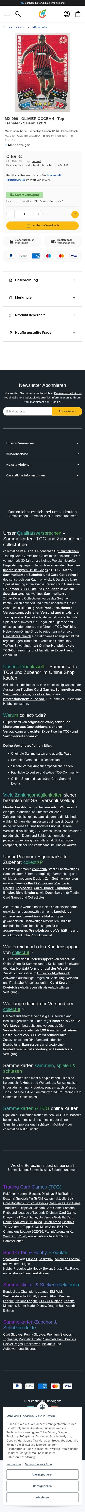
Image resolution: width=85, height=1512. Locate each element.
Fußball (31, 1259)
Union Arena (52, 1222)
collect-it (20, 952)
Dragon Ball (56, 1305)
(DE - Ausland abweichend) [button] (48, 201)
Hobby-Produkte (14, 1268)
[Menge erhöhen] (38, 214)
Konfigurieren (42, 1486)
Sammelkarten (68, 551)
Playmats (48, 1344)
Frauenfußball (47, 1296)
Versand (36, 161)
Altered (16, 1226)
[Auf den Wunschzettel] (75, 214)
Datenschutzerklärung (68, 393)
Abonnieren (67, 411)
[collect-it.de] (42, 14)
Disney (41, 1305)
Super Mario (26, 1305)
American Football (67, 1259)
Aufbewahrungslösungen (20, 1348)
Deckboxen (32, 1344)
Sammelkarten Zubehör (22, 575)
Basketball (46, 1259)
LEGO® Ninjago (50, 1301)
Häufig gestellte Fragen (34, 332)
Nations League (26, 1301)
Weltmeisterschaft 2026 (19, 1296)
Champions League (34, 1291)
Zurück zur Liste (13, 27)
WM (59, 1291)
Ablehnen (42, 1497)
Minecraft (9, 1305)
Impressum (14, 1464)
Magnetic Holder (30, 1339)
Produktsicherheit (30, 315)
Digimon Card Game (60, 1212)
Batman (8, 1310)
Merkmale (23, 297)
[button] (7, 14)
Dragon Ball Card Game (20, 1217)
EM (52, 1291)
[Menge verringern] (10, 214)
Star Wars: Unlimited (27, 1222)
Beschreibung (26, 280)
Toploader (10, 1339)
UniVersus (46, 1217)
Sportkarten (11, 1259)
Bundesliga (11, 1291)
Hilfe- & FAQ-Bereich (53, 973)
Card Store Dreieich (17, 636)
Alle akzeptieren (42, 1474)
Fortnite (69, 1301)
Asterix (71, 1305)
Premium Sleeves (59, 1334)
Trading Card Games (17, 556)
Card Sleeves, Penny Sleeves (24, 1334)
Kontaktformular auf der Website (43, 968)
